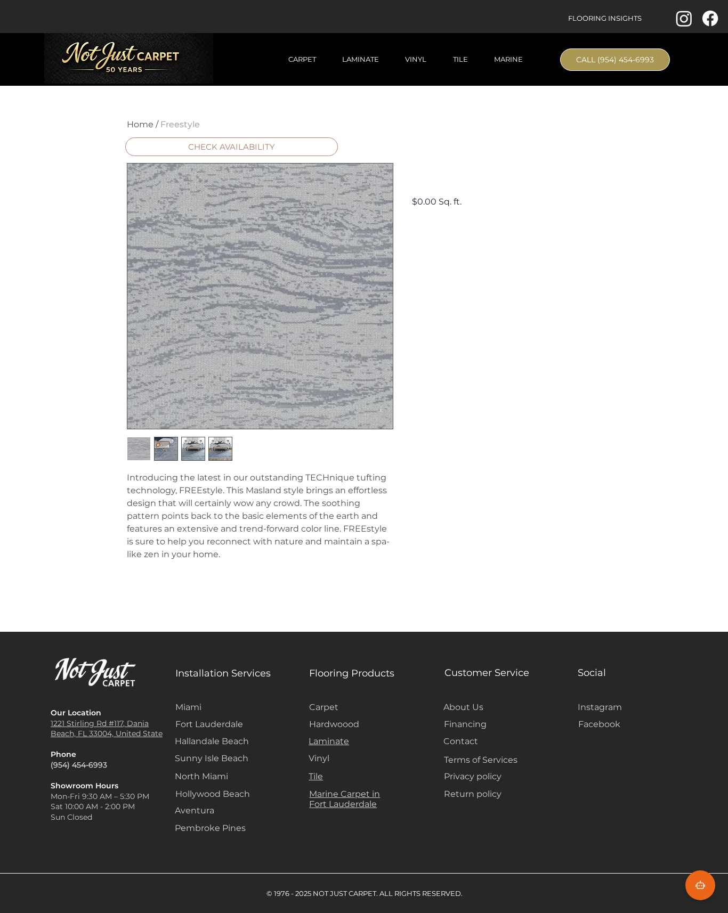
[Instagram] (684, 18)
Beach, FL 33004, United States (108, 733)
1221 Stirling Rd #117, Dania (100, 723)
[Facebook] (710, 18)
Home (140, 124)
